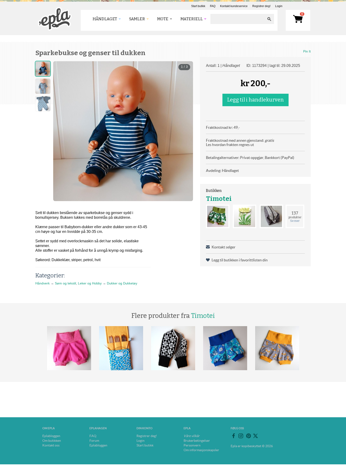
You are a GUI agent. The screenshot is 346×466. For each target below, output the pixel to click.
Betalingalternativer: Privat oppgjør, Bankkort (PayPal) (250, 157)
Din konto (145, 428)
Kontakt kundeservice (234, 6)
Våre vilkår (192, 436)
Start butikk (198, 6)
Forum (94, 440)
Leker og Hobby (90, 283)
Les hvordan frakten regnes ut (230, 144)
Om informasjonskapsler (201, 450)
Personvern (192, 445)
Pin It (307, 51)
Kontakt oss (51, 445)
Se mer (295, 221)
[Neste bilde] (185, 131)
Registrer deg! (261, 6)
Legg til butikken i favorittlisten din (240, 260)
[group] (123, 131)
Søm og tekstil (65, 283)
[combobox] (237, 19)
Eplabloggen (51, 436)
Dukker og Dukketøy (122, 283)
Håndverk (42, 283)
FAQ (212, 6)
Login (278, 6)
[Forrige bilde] (61, 131)
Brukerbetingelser (197, 440)
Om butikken (51, 440)
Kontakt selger (223, 247)
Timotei (219, 199)
